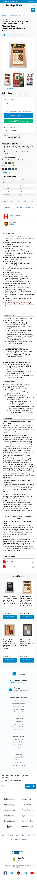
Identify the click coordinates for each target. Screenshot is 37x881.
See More (5, 154)
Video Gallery (18, 745)
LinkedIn (25, 873)
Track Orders (18, 721)
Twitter (12, 873)
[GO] (33, 10)
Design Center (18, 736)
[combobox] (18, 10)
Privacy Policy (18, 762)
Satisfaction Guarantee (18, 760)
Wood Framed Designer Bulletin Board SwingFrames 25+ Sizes (27, 642)
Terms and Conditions (18, 765)
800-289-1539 (12, 1)
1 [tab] (16, 71)
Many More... (6, 172)
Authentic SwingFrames (18, 742)
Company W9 (18, 712)
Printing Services (18, 739)
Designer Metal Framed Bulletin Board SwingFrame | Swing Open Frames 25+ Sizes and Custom (9, 644)
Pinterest (18, 873)
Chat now (21, 136)
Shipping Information (18, 703)
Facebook (5, 873)
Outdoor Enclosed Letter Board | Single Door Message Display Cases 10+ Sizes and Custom (10, 600)
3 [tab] (21, 71)
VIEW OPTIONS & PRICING (9, 617)
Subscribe (30, 786)
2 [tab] (18, 71)
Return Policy (18, 730)
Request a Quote (18, 701)
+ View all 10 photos (8, 88)
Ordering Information (18, 698)
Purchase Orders (18, 706)
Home (4, 15)
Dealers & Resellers (18, 727)
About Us (18, 754)
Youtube (32, 873)
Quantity (6, 103)
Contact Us (31, 1)
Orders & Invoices (18, 724)
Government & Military (18, 709)
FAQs (18, 747)
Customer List (18, 757)
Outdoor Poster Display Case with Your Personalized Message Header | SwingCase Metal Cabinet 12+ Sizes (26, 601)
